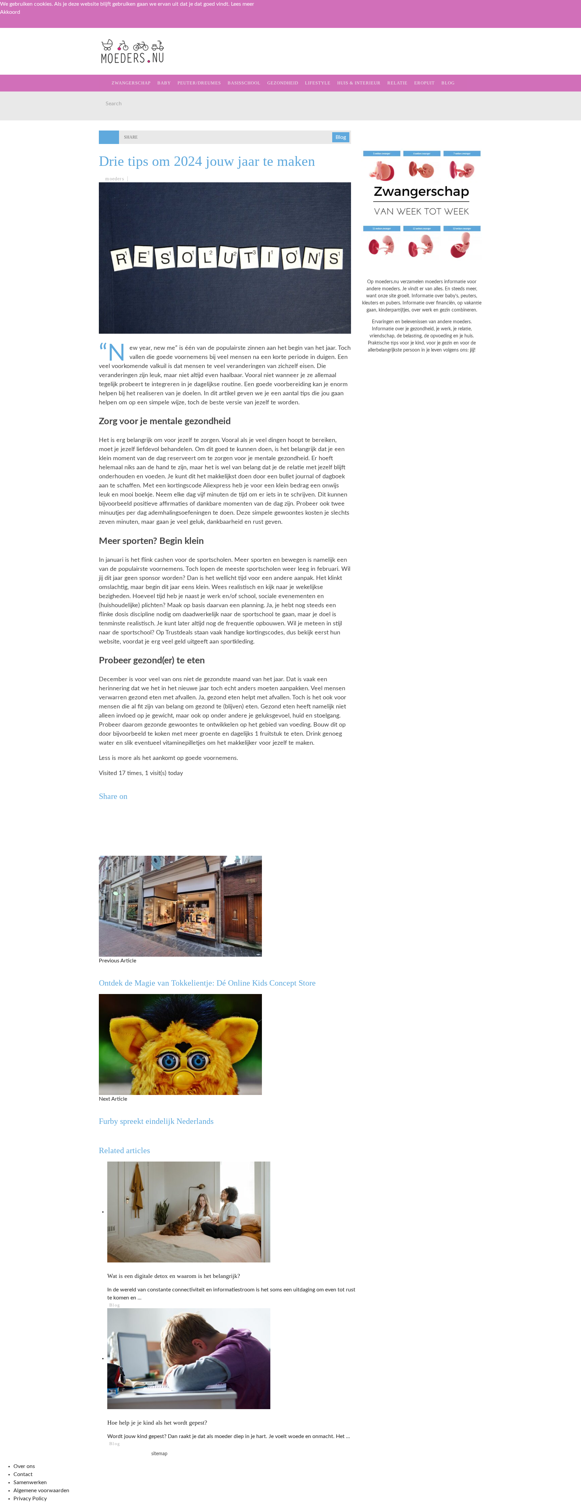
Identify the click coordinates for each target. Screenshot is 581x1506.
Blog (17, 184)
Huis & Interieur (34, 143)
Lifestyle (24, 129)
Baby (164, 82)
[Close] (10, 26)
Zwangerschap (31, 60)
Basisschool (28, 102)
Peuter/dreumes (199, 82)
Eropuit (21, 171)
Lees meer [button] (242, 4)
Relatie (21, 157)
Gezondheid (27, 115)
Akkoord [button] (10, 12)
